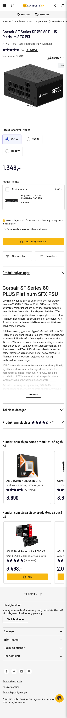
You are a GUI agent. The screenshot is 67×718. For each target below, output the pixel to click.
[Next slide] (61, 86)
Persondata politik (12, 681)
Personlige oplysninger (15, 692)
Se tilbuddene (15, 619)
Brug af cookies (11, 687)
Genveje (9, 631)
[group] (33, 85)
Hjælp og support (14, 648)
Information (11, 639)
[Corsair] (55, 57)
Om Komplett (12, 656)
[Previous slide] (5, 86)
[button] (12, 139)
